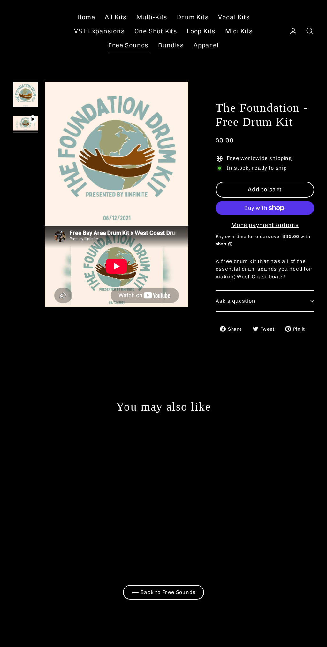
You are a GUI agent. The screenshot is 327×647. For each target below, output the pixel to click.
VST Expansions (99, 31)
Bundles (171, 45)
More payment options (265, 224)
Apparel (206, 45)
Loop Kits (201, 31)
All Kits (116, 17)
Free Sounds (128, 45)
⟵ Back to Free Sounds (164, 592)
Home (86, 17)
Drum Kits (193, 17)
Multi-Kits (151, 17)
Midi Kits (239, 31)
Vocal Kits (234, 17)
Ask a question (235, 301)
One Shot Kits (155, 31)
